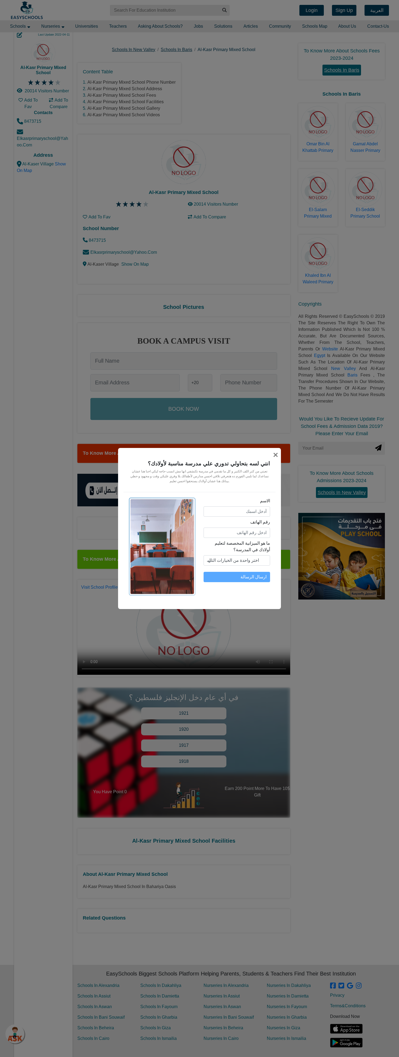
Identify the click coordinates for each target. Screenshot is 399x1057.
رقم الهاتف (260, 522)
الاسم (265, 500)
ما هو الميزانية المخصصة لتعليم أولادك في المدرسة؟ (242, 546)
